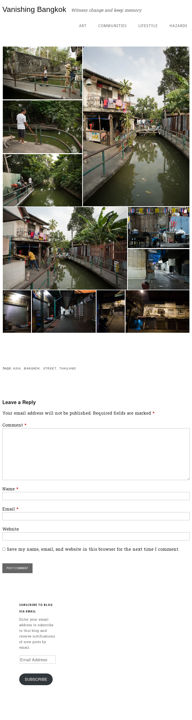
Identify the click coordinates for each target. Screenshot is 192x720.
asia (17, 368)
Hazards (178, 26)
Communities (112, 26)
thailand (67, 368)
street (49, 368)
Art (83, 26)
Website (10, 529)
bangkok (32, 368)
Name (10, 489)
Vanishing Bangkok (34, 9)
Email (10, 509)
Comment (14, 425)
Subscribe (36, 679)
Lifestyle (148, 26)
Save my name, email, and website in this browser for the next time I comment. (93, 549)
